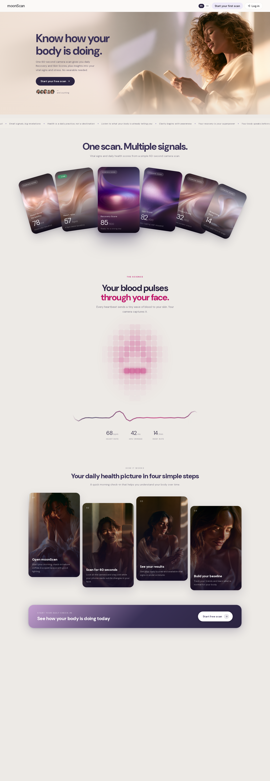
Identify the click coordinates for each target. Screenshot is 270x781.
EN (201, 6)
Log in (256, 6)
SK (207, 6)
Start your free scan (53, 81)
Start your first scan (227, 6)
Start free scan (212, 616)
